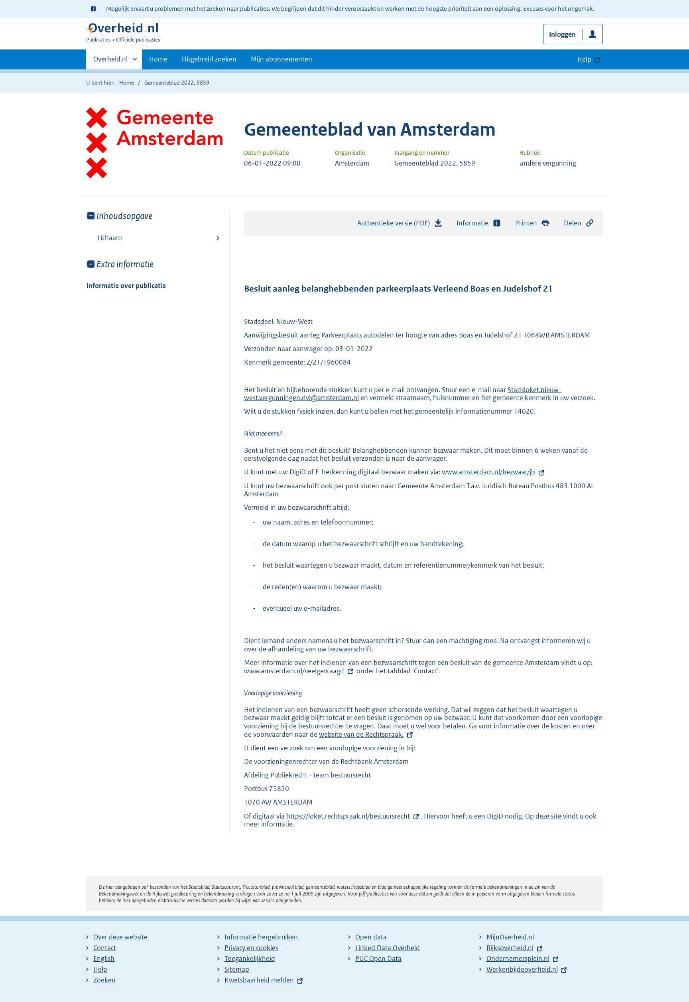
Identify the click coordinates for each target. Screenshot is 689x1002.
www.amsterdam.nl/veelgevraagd (294, 671)
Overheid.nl (110, 62)
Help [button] (584, 59)
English (103, 958)
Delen (572, 223)
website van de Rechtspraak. (361, 734)
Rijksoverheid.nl (509, 947)
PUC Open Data (378, 958)
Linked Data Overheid (387, 947)
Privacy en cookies (251, 947)
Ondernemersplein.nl (517, 958)
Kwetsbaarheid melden (259, 980)
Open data (371, 937)
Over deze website (120, 937)
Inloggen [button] (562, 34)
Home (158, 59)
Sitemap (236, 969)
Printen (526, 223)
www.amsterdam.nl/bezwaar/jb (488, 471)
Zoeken (104, 980)
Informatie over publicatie (126, 285)
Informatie (472, 223)
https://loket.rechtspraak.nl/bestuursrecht (348, 816)
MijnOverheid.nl (510, 937)
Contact (104, 947)
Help (100, 969)
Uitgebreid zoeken (209, 59)
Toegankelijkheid (249, 958)
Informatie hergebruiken (261, 937)
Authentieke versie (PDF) (395, 225)
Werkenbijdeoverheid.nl (522, 969)
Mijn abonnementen (281, 59)
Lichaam (109, 237)
